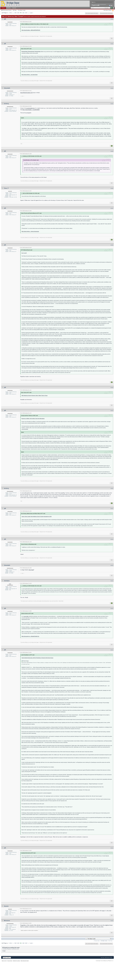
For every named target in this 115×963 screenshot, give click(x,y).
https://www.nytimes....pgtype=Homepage (30, 231)
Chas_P (6, 188)
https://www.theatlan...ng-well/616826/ (31, 109)
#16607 (112, 208)
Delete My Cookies (16, 960)
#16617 (112, 649)
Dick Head (31, 569)
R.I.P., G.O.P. (24, 252)
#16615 (112, 580)
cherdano (7, 580)
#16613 (112, 539)
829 (15, 12)
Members (9, 7)
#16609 (112, 387)
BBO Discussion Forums (6, 10)
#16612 (112, 508)
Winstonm (7, 920)
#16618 (112, 848)
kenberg (6, 103)
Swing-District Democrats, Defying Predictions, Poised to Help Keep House (37, 657)
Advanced (114, 8)
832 (23, 12)
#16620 (112, 920)
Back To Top (4, 960)
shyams (6, 906)
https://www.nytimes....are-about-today (30, 74)
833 (26, 12)
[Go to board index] (10, 3)
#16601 (112, 19)
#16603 (112, 88)
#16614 (112, 565)
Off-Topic (15, 10)
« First (10, 12)
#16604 (112, 103)
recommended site (30, 108)
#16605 (112, 151)
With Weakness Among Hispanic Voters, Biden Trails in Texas (34, 395)
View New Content (107, 10)
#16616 (112, 608)
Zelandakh (7, 88)
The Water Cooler (21, 10)
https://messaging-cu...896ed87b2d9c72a (30, 636)
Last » (31, 12)
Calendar (14, 7)
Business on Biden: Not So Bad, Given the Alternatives (33, 418)
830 (18, 12)
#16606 (112, 188)
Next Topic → (111, 940)
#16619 (112, 906)
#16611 (112, 488)
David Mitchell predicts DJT (26, 92)
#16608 (112, 245)
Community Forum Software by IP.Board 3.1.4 (104, 960)
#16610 (112, 410)
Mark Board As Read (25, 960)
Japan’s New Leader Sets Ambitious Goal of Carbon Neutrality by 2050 (37, 516)
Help (111, 5)
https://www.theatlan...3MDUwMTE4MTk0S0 (31, 30)
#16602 (112, 43)
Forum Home (9, 960)
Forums (3, 7)
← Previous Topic (96, 940)
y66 (5, 19)
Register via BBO (96, 5)
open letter (26, 616)
